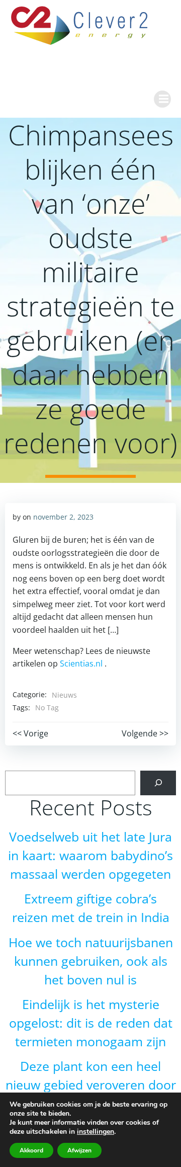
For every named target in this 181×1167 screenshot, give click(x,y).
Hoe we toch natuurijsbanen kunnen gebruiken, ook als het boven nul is (91, 961)
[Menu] (162, 99)
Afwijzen (79, 1150)
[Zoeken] (158, 783)
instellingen (95, 1131)
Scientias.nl (81, 663)
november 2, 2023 (63, 517)
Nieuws (64, 695)
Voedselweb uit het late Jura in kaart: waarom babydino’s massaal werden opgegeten (90, 855)
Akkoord (31, 1150)
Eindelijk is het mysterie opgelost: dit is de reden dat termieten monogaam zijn (90, 1023)
